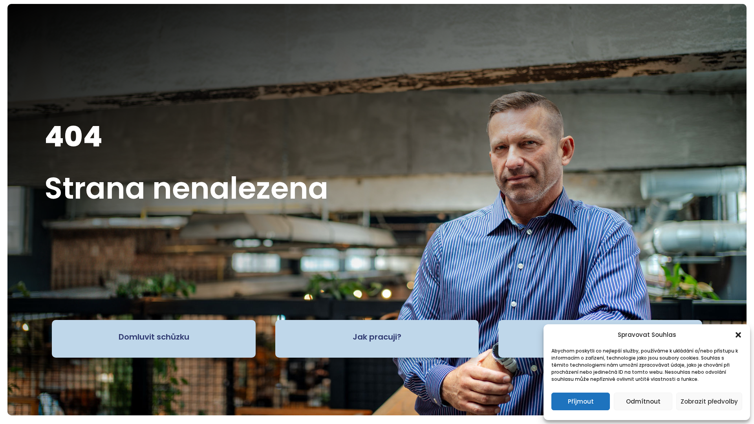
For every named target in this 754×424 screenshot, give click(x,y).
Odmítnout (643, 401)
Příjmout (581, 401)
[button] (738, 335)
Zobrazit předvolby (709, 401)
